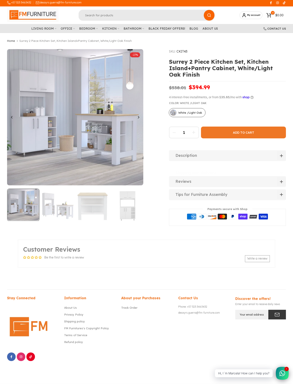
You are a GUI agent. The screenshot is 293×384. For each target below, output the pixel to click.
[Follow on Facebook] (271, 3)
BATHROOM (133, 28)
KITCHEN (109, 28)
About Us (70, 307)
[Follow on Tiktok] (284, 3)
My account (253, 15)
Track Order (129, 307)
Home (11, 40)
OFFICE (66, 28)
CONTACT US (276, 28)
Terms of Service (75, 335)
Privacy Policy (73, 314)
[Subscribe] (277, 314)
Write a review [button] (257, 258)
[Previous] (15, 117)
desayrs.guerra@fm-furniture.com (61, 2)
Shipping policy (74, 321)
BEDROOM (87, 28)
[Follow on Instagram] (277, 3)
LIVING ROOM (42, 28)
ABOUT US (210, 28)
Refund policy (73, 342)
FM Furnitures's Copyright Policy (86, 328)
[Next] (135, 117)
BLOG (193, 28)
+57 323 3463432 (21, 2)
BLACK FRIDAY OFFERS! (166, 28)
